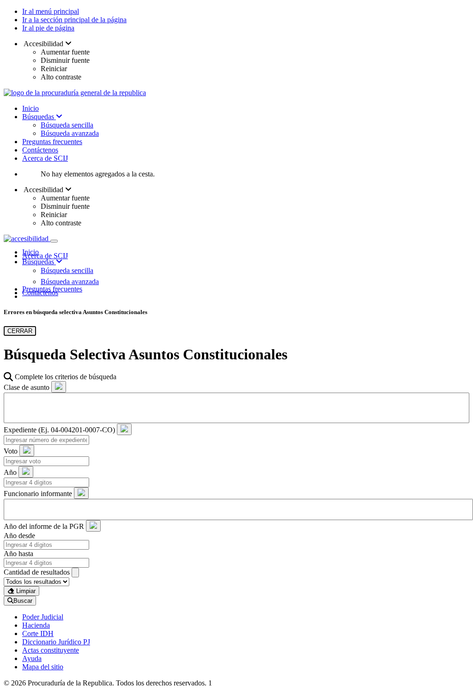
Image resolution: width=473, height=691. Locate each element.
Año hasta (18, 554)
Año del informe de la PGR (44, 526)
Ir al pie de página (48, 28)
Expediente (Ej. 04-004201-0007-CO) (59, 430)
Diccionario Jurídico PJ (56, 642)
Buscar (22, 600)
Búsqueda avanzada (70, 133)
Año (10, 472)
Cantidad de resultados (37, 572)
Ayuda (32, 658)
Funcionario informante (38, 493)
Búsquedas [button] (39, 262)
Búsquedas (39, 117)
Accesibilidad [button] (43, 44)
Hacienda (36, 625)
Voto (11, 451)
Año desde (19, 535)
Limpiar (25, 591)
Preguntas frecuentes (52, 141)
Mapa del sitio (42, 667)
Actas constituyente (50, 650)
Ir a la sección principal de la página (74, 20)
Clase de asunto (26, 387)
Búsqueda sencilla (67, 125)
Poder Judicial (42, 617)
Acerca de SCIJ (45, 158)
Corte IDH (38, 633)
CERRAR (19, 330)
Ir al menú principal (50, 11)
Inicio (30, 108)
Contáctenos (40, 150)
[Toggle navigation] (54, 241)
